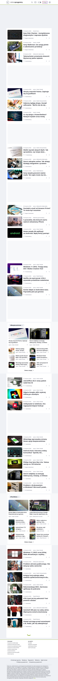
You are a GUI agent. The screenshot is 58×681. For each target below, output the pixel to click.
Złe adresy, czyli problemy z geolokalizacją (41, 528)
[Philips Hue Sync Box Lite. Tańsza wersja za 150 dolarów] (14, 464)
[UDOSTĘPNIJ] (49, 38)
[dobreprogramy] (17, 2)
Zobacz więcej (28, 370)
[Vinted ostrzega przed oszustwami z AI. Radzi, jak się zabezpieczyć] (14, 623)
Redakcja (24, 660)
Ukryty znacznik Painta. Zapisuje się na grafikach (36, 92)
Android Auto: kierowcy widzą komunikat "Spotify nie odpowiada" (35, 453)
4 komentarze (28, 96)
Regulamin (31, 660)
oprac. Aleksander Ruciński (36, 516)
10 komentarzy (28, 271)
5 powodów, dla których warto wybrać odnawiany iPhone (35, 221)
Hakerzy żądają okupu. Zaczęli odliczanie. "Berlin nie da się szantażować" (35, 105)
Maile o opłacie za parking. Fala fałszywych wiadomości (42, 521)
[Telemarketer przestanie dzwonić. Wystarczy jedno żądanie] (14, 58)
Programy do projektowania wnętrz (14, 646)
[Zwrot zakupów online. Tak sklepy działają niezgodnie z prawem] (14, 163)
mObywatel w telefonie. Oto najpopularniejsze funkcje (34, 405)
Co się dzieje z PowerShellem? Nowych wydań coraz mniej (35, 115)
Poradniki (30, 643)
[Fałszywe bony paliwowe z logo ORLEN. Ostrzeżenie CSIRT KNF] (11, 536)
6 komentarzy (28, 119)
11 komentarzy (28, 155)
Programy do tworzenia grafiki (13, 652)
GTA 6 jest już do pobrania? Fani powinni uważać (35, 599)
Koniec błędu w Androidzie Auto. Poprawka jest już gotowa (36, 291)
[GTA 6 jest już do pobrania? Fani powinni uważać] (14, 600)
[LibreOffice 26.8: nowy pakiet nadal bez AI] (14, 382)
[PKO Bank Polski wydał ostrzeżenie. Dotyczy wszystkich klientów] (32, 358)
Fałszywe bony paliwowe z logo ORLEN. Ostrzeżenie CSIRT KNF (21, 535)
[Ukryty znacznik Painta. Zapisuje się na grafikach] (14, 93)
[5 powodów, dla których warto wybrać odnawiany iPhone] (14, 221)
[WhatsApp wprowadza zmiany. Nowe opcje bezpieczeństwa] (11, 365)
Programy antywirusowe (12, 649)
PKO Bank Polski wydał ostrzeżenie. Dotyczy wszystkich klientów (42, 356)
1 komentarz (28, 178)
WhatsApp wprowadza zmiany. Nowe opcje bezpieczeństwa (22, 363)
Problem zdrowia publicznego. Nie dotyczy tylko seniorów (36, 565)
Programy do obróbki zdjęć (12, 643)
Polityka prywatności (22, 662)
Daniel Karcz (36, 31)
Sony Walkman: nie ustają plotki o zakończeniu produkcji (35, 46)
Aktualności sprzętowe (32, 644)
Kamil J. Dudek (36, 42)
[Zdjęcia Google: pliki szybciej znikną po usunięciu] (14, 394)
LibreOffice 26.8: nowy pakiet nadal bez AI (34, 382)
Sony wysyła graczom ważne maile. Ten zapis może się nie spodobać (34, 175)
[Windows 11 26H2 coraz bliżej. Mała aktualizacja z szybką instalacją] (14, 554)
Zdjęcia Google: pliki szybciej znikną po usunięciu (34, 393)
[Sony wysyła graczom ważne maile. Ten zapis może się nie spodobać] (14, 174)
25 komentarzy (28, 490)
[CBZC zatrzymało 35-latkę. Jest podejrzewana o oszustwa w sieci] (32, 365)
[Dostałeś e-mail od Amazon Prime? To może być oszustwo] (14, 210)
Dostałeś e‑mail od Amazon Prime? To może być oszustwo (36, 209)
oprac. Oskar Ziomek (38, 89)
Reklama (37, 660)
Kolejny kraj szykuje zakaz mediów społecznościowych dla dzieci (35, 577)
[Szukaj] (32, 2)
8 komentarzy (28, 283)
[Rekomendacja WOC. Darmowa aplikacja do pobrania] (32, 351)
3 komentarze (28, 108)
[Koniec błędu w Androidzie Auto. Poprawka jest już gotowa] (14, 291)
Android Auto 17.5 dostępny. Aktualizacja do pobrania (21, 528)
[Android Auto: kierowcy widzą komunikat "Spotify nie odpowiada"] (14, 452)
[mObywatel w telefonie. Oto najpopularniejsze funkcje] (14, 405)
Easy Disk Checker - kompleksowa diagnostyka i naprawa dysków (36, 34)
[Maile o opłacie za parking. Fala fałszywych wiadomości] (32, 522)
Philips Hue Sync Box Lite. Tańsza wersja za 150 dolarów (36, 463)
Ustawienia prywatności (35, 662)
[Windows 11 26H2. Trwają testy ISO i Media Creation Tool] (14, 268)
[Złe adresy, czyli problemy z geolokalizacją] (32, 529)
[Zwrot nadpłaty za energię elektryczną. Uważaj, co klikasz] (39, 333)
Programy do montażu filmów (13, 647)
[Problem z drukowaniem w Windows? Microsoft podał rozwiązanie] (14, 487)
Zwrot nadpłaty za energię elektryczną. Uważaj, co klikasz (38, 341)
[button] (50, 2)
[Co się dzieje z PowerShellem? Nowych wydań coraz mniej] (14, 116)
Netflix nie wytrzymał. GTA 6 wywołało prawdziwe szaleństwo (36, 279)
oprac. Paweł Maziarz (38, 170)
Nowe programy (10, 654)
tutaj (34, 678)
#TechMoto (13, 497)
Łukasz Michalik (40, 531)
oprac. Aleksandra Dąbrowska (40, 159)
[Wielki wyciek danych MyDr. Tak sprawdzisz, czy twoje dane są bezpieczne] (14, 151)
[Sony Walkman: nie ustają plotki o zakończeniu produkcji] (14, 46)
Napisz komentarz (29, 38)
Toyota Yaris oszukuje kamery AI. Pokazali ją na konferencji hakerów (43, 535)
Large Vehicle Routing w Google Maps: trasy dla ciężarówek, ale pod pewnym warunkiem (38, 513)
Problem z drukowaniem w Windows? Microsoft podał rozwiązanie (34, 487)
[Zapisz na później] (46, 38)
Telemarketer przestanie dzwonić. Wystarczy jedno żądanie (36, 57)
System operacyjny (32, 647)
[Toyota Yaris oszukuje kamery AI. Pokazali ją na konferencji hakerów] (32, 536)
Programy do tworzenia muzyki (13, 644)
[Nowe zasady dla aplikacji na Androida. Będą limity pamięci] (14, 233)
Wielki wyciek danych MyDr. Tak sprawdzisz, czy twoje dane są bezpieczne (35, 152)
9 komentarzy (28, 61)
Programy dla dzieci (11, 650)
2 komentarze (28, 592)
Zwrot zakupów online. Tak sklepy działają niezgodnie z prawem (36, 162)
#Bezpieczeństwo (15, 325)
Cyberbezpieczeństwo (32, 646)
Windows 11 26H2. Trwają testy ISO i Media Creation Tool (35, 268)
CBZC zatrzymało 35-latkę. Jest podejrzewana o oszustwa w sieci (42, 363)
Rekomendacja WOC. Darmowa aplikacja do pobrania (43, 349)
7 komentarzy (28, 626)
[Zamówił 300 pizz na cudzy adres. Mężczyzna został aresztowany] (14, 611)
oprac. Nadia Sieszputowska (39, 101)
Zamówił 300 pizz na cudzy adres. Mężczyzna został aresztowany (36, 611)
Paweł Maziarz (36, 596)
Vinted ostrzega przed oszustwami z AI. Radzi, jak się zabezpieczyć (36, 622)
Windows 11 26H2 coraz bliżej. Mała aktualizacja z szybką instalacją (35, 554)
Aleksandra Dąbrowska (38, 54)
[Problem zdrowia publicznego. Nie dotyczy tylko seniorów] (14, 565)
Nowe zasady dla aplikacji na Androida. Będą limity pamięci (36, 232)
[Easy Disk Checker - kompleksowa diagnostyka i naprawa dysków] (14, 35)
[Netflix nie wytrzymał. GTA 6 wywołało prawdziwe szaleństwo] (14, 280)
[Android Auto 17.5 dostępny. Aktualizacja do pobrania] (11, 529)
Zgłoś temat (44, 660)
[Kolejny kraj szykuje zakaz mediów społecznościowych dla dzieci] (14, 577)
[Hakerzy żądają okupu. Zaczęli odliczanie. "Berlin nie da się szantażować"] (14, 105)
